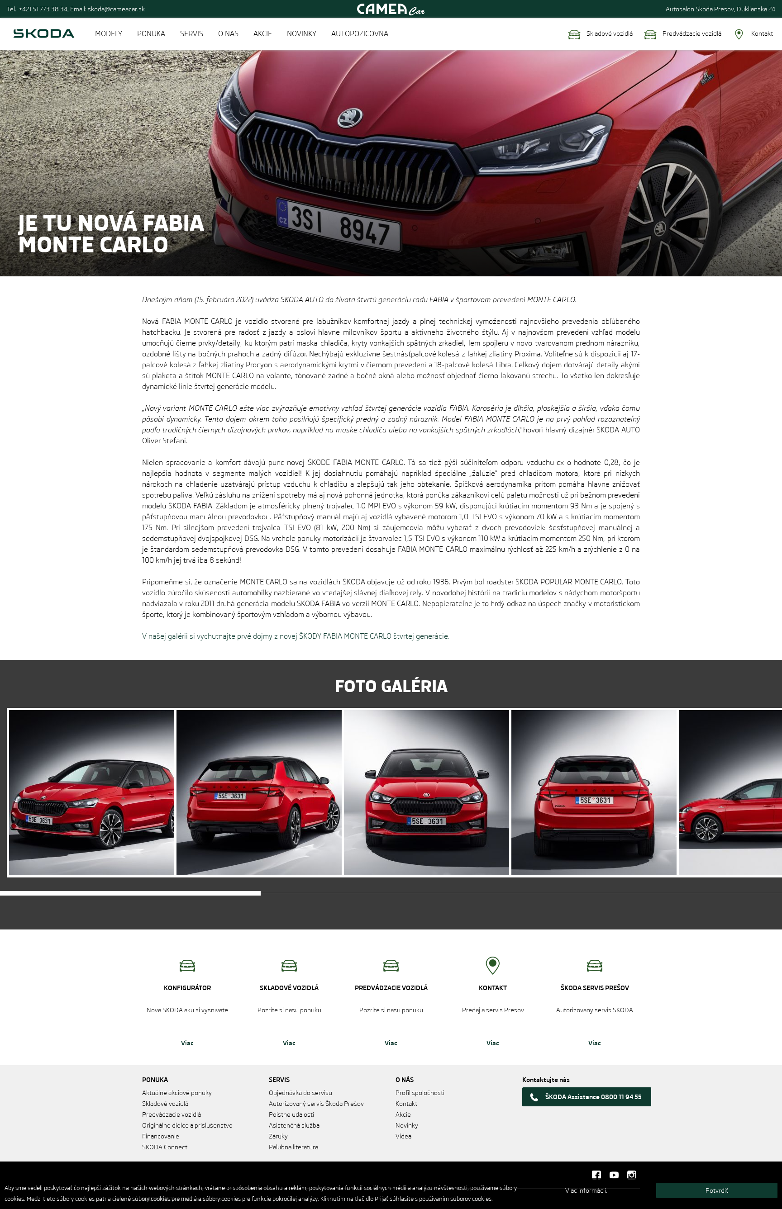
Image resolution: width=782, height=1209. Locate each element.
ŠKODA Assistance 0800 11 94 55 (593, 1097)
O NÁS (228, 33)
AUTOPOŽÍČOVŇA (359, 33)
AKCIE (262, 33)
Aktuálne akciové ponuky (177, 1092)
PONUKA (151, 33)
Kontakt (761, 33)
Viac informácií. (586, 1190)
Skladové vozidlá (609, 33)
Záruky (278, 1136)
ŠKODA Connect (164, 1147)
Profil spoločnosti (420, 1092)
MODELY (108, 33)
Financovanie (160, 1136)
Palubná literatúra (293, 1147)
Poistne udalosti (291, 1114)
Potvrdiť (717, 1190)
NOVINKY (301, 33)
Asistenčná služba (294, 1125)
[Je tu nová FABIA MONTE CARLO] (91, 792)
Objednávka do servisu (300, 1092)
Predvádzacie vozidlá (691, 33)
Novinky (407, 1125)
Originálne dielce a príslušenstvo (187, 1125)
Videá (403, 1136)
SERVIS (191, 33)
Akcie (403, 1114)
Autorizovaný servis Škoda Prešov (316, 1103)
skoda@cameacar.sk (116, 9)
